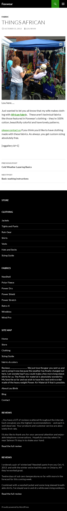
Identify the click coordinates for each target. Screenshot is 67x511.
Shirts (4, 238)
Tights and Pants (10, 226)
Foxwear (7, 4)
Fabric (5, 17)
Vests (4, 243)
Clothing (6, 350)
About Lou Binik (10, 388)
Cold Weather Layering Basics (17, 165)
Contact (6, 400)
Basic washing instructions (15, 177)
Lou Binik (31, 28)
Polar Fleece (8, 282)
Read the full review (12, 446)
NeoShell (6, 276)
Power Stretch (9, 300)
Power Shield (8, 294)
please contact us (11, 130)
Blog (4, 394)
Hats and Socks (9, 249)
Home (5, 338)
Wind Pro (6, 317)
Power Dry (7, 288)
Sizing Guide (8, 255)
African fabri (18, 114)
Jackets (5, 220)
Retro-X (6, 305)
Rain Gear (7, 232)
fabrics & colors (10, 362)
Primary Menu (63, 4)
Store (4, 344)
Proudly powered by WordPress (15, 507)
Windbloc (7, 311)
